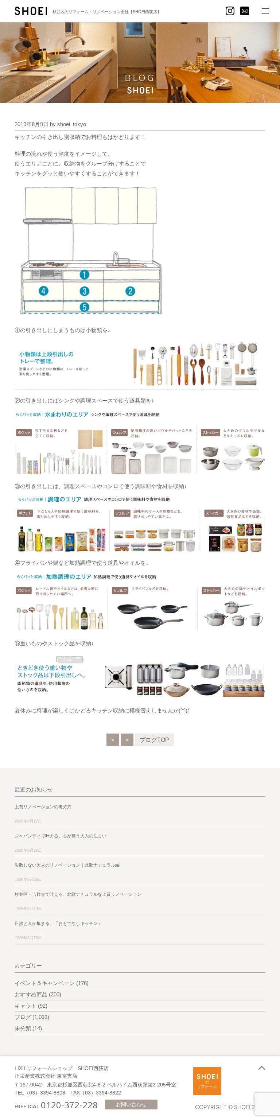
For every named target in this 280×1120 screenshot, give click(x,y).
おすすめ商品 (31, 994)
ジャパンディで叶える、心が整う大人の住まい (60, 836)
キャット (25, 1006)
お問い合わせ (131, 1104)
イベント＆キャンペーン (45, 983)
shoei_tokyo (71, 124)
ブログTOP (154, 740)
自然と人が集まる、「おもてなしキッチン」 (58, 923)
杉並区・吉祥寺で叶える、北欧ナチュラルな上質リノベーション (78, 894)
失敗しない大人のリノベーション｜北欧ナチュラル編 (67, 865)
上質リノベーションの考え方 (43, 806)
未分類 (23, 1028)
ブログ (23, 1017)
